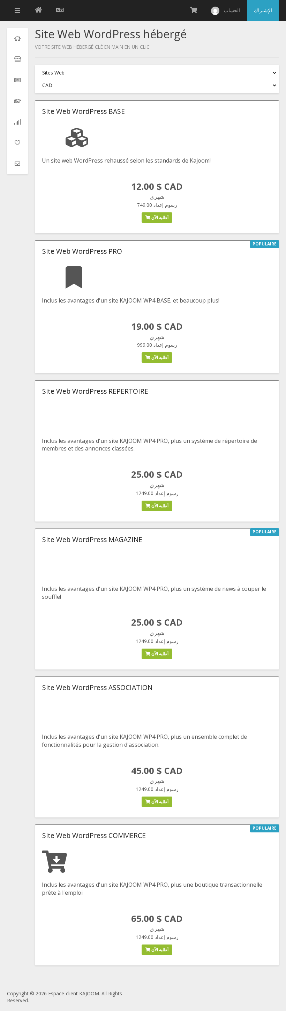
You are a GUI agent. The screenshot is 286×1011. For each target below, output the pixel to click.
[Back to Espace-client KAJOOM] (38, 10)
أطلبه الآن (159, 217)
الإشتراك (263, 10)
